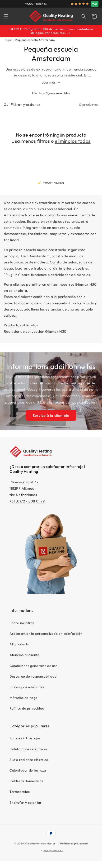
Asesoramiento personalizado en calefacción (45, 633)
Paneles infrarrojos (25, 738)
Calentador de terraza (27, 770)
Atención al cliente (24, 655)
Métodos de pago (23, 698)
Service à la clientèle (51, 415)
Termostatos (19, 792)
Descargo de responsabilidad (32, 676)
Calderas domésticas (26, 781)
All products (19, 644)
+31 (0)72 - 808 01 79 (27, 501)
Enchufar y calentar (25, 802)
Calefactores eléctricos (28, 749)
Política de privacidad (26, 708)
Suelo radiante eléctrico (28, 760)
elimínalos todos (73, 141)
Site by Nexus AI (53, 850)
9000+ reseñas (36, 3)
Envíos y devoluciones (26, 687)
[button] (6, 16)
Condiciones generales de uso (33, 666)
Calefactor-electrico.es (40, 843)
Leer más (49, 82)
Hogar (8, 40)
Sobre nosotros (21, 623)
